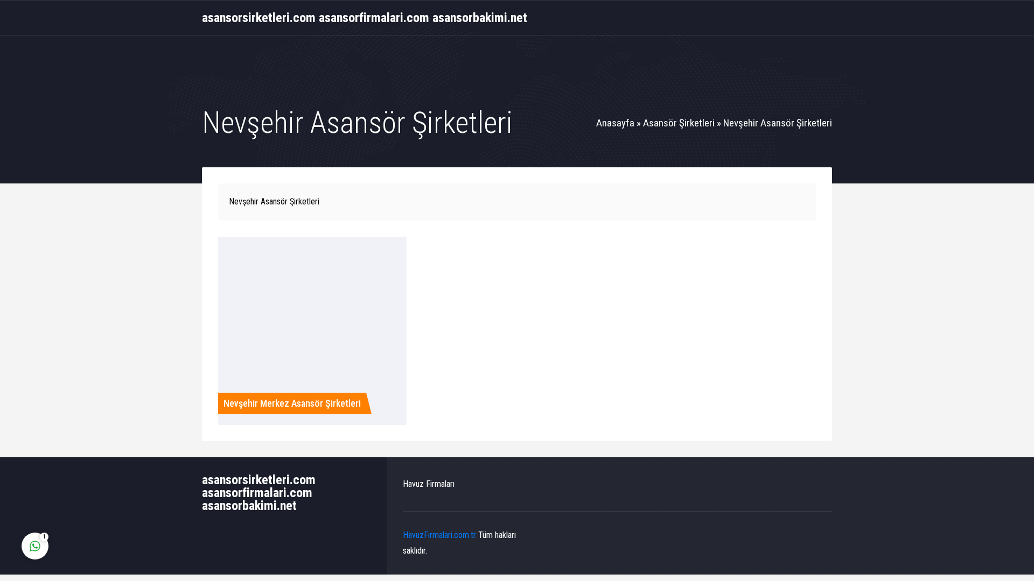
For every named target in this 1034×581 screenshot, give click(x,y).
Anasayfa (615, 123)
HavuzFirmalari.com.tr (439, 535)
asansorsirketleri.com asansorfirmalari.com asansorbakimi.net (364, 17)
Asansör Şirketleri (679, 123)
